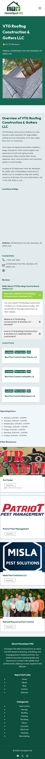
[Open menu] (39, 8)
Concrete (24, 726)
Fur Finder (8, 480)
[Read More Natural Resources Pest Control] (22, 604)
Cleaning (24, 733)
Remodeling (24, 736)
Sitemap (24, 692)
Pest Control (20, 352)
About (24, 682)
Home (24, 679)
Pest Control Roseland (15, 488)
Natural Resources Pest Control (18, 622)
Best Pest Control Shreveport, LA (20, 396)
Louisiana (9, 352)
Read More (10, 485)
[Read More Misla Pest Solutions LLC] (22, 557)
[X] (22, 756)
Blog (24, 686)
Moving (24, 709)
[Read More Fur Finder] (22, 462)
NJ (7, 488)
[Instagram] (27, 756)
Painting (24, 716)
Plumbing (24, 719)
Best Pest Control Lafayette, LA (19, 376)
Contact (24, 689)
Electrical (24, 729)
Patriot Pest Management (16, 529)
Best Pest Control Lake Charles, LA (21, 357)
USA (29, 352)
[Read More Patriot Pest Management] (22, 510)
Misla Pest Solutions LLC (15, 575)
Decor (24, 723)
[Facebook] (18, 756)
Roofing (24, 713)
